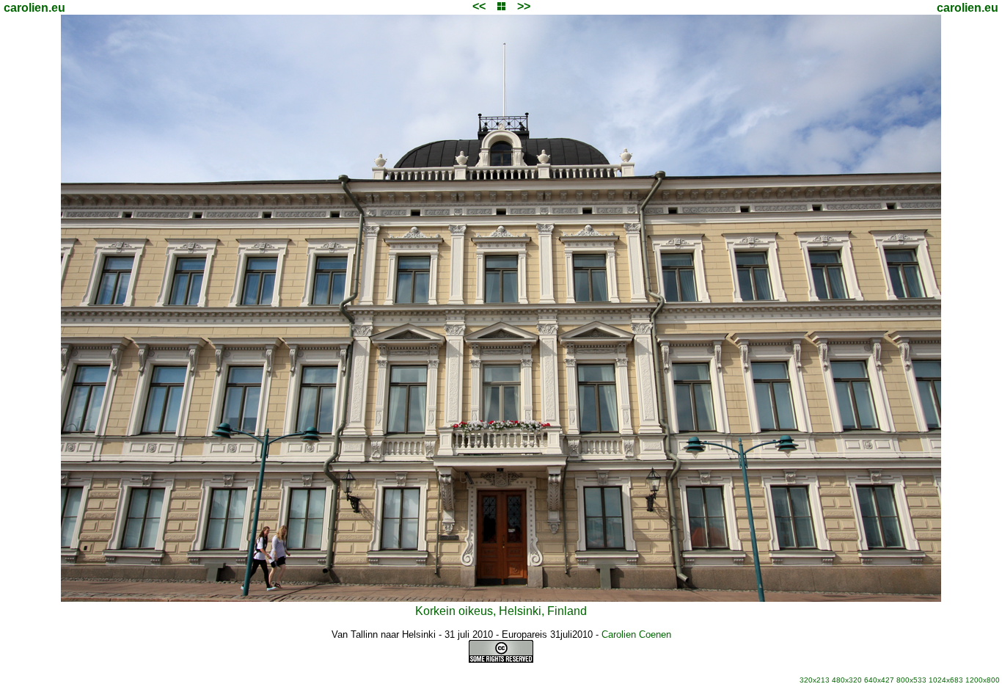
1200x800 (982, 680)
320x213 (815, 680)
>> (523, 6)
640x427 (879, 680)
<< (479, 6)
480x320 (847, 680)
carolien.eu (34, 7)
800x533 (911, 680)
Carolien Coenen (636, 634)
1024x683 (946, 680)
